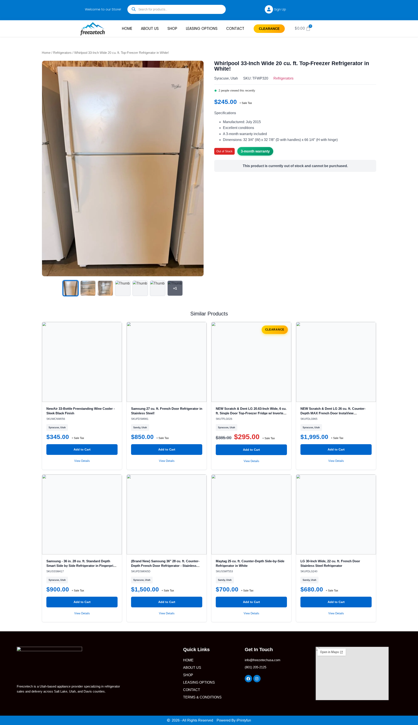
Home (46, 52)
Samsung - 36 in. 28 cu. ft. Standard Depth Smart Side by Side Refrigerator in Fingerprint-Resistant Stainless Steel (81, 565)
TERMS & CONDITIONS (202, 697)
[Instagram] (257, 678)
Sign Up (280, 9)
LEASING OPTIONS (201, 28)
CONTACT (235, 28)
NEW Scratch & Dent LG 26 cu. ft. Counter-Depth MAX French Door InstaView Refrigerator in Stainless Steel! (333, 413)
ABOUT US (150, 28)
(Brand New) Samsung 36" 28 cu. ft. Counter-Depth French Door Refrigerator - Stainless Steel (165, 565)
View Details (82, 460)
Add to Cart (82, 449)
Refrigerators (62, 52)
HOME (127, 28)
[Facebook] (248, 678)
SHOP (172, 28)
